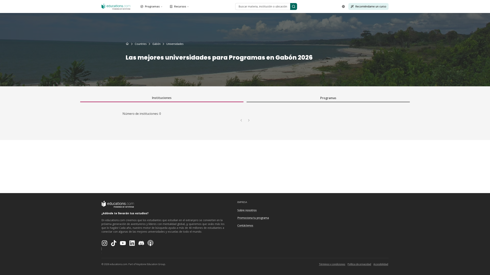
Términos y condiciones (332, 264)
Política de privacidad (359, 264)
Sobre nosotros (247, 210)
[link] (175, 44)
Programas (152, 6)
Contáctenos (245, 225)
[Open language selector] (343, 6)
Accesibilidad (380, 264)
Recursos (180, 6)
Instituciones (162, 98)
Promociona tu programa (253, 218)
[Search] (293, 6)
